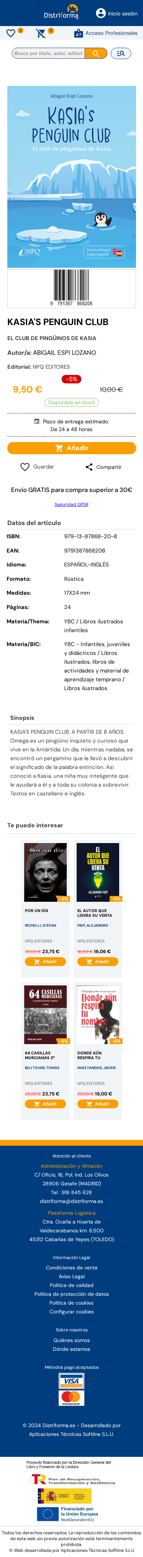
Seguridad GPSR (71, 504)
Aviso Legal (72, 1276)
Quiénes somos (72, 1340)
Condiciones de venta (72, 1267)
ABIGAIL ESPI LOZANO (64, 353)
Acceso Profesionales (111, 33)
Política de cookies (72, 1302)
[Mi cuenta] (78, 33)
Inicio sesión (123, 13)
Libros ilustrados (85, 688)
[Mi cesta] (41, 33)
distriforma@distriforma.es (71, 1201)
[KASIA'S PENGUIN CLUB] (71, 177)
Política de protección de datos (71, 1294)
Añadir (76, 448)
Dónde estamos (71, 1349)
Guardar (42, 466)
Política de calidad (72, 1285)
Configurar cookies (72, 1311)
